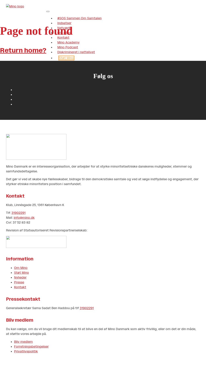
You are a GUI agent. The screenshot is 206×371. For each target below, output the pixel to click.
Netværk (64, 28)
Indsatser (64, 23)
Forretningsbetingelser (31, 346)
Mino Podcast (67, 47)
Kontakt (63, 37)
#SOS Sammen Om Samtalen (79, 18)
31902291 (18, 213)
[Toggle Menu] (47, 11)
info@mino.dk (24, 218)
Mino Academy (68, 42)
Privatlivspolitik (26, 351)
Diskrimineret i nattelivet (76, 52)
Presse (19, 282)
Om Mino (64, 33)
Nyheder (20, 277)
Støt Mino (66, 58)
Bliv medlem (23, 342)
